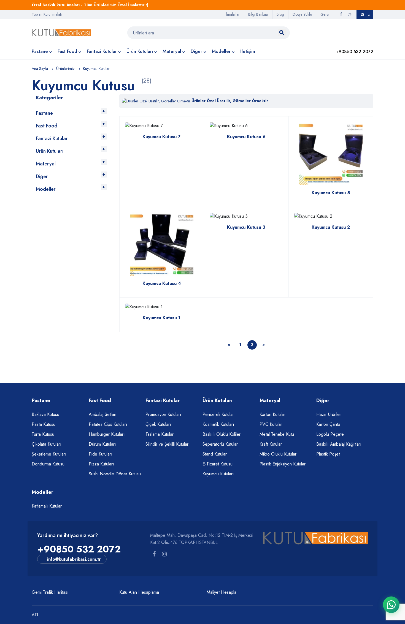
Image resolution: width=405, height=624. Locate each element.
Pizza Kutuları (101, 464)
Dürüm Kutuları (102, 444)
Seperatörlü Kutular (220, 444)
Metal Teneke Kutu (277, 434)
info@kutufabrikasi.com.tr (74, 559)
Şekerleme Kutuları (49, 454)
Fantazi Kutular (102, 51)
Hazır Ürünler (328, 414)
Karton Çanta (328, 424)
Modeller (221, 51)
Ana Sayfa (40, 68)
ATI (35, 615)
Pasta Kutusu (43, 424)
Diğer (196, 51)
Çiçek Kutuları (158, 424)
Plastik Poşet (328, 454)
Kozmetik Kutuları (218, 424)
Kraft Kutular (271, 444)
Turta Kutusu (43, 434)
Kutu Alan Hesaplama (139, 592)
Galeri (325, 14)
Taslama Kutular (159, 434)
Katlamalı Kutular (47, 506)
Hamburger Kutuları (107, 434)
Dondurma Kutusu (48, 464)
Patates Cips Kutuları (108, 424)
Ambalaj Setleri (102, 414)
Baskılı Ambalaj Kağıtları (338, 444)
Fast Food (67, 51)
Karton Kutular (272, 414)
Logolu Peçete (330, 434)
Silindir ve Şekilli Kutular (166, 444)
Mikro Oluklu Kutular (278, 454)
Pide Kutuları (100, 454)
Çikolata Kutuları (46, 444)
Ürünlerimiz (65, 68)
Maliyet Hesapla (221, 592)
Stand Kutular (214, 454)
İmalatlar (233, 14)
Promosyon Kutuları (163, 414)
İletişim (247, 51)
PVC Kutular (271, 424)
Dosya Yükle (302, 14)
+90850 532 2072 (79, 549)
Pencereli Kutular (218, 414)
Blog (280, 14)
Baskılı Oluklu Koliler (221, 434)
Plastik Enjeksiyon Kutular (283, 464)
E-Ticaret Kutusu (217, 464)
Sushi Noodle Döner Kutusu (115, 474)
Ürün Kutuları (139, 51)
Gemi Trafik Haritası (50, 592)
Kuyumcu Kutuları (218, 474)
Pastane (40, 51)
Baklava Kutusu (45, 414)
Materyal (172, 51)
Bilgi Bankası (258, 14)
